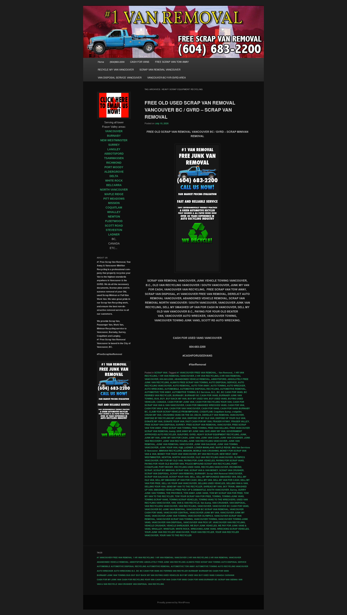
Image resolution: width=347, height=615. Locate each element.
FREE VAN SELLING (218, 427)
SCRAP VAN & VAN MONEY (204, 470)
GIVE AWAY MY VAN (215, 431)
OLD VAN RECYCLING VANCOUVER (214, 457)
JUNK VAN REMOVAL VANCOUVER (174, 444)
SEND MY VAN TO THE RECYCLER (184, 486)
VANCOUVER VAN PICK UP (197, 522)
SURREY (114, 144)
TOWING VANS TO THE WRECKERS (217, 499)
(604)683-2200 (117, 61)
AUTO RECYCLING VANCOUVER (233, 566)
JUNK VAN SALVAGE (205, 444)
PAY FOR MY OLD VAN (171, 460)
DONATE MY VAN (153, 421)
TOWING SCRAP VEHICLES (183, 499)
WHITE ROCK (183, 528)
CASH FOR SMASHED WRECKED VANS (206, 405)
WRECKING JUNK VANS (203, 528)
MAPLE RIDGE (223, 447)
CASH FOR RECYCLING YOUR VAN (213, 401)
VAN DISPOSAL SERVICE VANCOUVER (120, 77)
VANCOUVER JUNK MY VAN (204, 512)
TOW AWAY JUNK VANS (195, 493)
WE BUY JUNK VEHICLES (203, 525)
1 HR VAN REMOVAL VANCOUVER (176, 375)
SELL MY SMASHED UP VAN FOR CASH (176, 480)
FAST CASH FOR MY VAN (198, 421)
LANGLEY (113, 149)
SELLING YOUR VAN (155, 486)
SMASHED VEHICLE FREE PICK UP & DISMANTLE (180, 489)
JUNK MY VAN (152, 437)
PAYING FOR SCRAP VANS (230, 460)
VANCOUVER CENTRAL (176, 512)
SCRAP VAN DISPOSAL (157, 473)
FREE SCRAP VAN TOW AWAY (172, 61)
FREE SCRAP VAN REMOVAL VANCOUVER (208, 424)
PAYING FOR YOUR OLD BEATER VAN (164, 463)
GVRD (192, 434)
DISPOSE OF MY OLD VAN (200, 418)
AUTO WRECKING (154, 388)
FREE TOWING (199, 427)
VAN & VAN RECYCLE (188, 502)
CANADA (161, 401)
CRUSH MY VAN (153, 414)
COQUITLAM (206, 411)
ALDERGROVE (114, 171)
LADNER (188, 447)
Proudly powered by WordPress (173, 602)
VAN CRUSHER (220, 502)
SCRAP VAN (160, 372)
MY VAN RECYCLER (208, 454)
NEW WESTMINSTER (113, 140)
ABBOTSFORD (218, 379)
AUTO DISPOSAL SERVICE (223, 382)
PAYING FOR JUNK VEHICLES (199, 460)
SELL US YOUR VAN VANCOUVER (179, 483)
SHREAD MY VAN (213, 486)
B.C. (213, 392)
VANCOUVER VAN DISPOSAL (167, 522)
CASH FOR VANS (139, 61)
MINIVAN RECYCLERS (170, 450)
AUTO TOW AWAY (200, 385)
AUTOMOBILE (171, 388)
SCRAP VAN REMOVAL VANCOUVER (160, 69)
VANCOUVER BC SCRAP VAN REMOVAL (207, 509)
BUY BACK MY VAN (176, 398)
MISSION (187, 450)
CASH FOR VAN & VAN (156, 408)
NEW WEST (225, 454)
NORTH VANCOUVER (183, 457)
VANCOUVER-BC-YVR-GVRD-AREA (166, 77)
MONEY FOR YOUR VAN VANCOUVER (177, 454)
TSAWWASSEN (114, 158)
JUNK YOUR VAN (168, 447)
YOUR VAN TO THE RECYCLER (176, 535)
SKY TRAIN (229, 486)
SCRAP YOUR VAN (179, 476)
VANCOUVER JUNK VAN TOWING (169, 515)
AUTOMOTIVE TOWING (184, 392)
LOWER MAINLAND (204, 447)
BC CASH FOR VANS (232, 392)
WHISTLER (169, 528)
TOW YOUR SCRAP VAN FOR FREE (193, 496)
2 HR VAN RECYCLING (207, 375)
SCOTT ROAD (114, 225)
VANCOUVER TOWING (205, 519)
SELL (192, 476)
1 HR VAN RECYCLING (143, 557)
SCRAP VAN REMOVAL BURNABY (188, 473)
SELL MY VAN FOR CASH (226, 480)
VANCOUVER (204, 506)
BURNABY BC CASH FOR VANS (201, 395)
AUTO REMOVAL (181, 385)
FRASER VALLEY (240, 421)
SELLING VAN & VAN (237, 483)
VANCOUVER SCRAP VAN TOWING (174, 519)
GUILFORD (182, 434)
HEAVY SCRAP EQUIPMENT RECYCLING (218, 434)
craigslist (236, 411)
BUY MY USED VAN (198, 398)
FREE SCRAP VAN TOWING (176, 427)
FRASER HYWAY (221, 421)
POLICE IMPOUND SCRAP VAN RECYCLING (207, 463)
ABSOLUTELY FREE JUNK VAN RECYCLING (165, 562)
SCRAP (148, 470)
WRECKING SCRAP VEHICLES (233, 528)
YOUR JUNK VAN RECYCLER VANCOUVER (167, 532)
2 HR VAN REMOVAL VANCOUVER (225, 557)
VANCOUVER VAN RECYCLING (229, 522)
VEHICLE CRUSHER (155, 525)
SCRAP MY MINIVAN (164, 470)
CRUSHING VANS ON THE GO (177, 414)
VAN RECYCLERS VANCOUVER (161, 506)
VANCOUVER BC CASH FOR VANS (230, 506)
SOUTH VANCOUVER (218, 489)
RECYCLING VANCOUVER (214, 467)
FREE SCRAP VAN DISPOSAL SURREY (165, 424)
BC (218, 392)
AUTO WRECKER (236, 385)
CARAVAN (229, 575)
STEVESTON (114, 230)
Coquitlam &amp (222, 411)
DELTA (197, 414)
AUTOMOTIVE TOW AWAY (158, 392)
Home (101, 61)
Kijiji (181, 447)
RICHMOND (235, 467)
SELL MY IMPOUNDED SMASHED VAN (216, 476)
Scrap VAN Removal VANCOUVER (224, 473)
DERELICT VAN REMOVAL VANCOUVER (223, 414)
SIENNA (234, 579)
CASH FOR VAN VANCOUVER (184, 408)
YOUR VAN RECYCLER (202, 532)
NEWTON (166, 457)
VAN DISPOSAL (237, 502)
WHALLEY (157, 528)
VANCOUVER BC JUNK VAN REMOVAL (165, 509)
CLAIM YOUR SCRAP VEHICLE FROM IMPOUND (173, 411)
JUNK (243, 434)
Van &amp (206, 502)
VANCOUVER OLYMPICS (200, 515)
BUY (162, 398)
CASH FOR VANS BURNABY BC (202, 579)
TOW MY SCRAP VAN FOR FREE (226, 493)
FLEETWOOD (114, 221)
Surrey (233, 489)
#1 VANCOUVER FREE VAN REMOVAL (196, 372)
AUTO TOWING (218, 385)
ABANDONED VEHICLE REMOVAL (192, 379)
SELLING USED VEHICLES (211, 483)
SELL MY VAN (205, 480)
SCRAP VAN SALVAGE (156, 476)
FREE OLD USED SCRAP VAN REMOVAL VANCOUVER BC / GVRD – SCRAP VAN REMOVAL (190, 109)
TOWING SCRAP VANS (156, 499)
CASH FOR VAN (236, 405)
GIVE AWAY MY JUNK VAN (190, 431)
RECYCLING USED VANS (187, 467)
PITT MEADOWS (114, 198)
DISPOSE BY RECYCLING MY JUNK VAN (165, 418)
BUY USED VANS (218, 398)
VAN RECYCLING (187, 506)
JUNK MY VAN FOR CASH (174, 437)
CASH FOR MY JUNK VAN (180, 401)
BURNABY (178, 395)
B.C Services (203, 392)
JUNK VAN (194, 437)
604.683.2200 (166, 379)
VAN (173, 502)
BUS (156, 398)
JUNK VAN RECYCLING (175, 440)
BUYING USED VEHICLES (167, 575)
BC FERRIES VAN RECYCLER (174, 570)
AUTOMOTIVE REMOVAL (233, 388)
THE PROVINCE (174, 493)
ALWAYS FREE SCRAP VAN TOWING (189, 382)
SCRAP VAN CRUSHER (231, 470)
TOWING (216, 496)
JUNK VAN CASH (210, 437)
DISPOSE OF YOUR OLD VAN (230, 418)
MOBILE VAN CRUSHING (206, 450)
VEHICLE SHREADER (178, 525)
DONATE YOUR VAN (174, 421)
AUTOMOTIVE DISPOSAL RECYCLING (199, 388)
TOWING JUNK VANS (233, 496)
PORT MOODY (166, 467)
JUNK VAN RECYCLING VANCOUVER (208, 440)
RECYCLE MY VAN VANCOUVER (116, 69)
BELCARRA (114, 185)
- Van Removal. (225, 372)
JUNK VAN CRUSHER (231, 437)
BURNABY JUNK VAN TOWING (111, 575)
